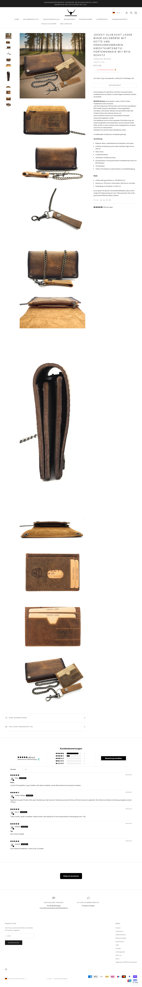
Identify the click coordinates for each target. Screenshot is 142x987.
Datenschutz (120, 941)
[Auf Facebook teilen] (101, 200)
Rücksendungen (121, 938)
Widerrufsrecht (121, 935)
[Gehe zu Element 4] (8, 53)
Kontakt (118, 948)
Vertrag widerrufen (88, 24)
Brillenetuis (66, 24)
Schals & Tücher (48, 24)
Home (16, 19)
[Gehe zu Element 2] (8, 42)
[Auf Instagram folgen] (6, 969)
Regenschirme (85, 19)
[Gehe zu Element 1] (8, 36)
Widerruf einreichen (71, 876)
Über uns (119, 955)
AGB (117, 945)
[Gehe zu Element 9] (8, 92)
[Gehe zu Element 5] (8, 59)
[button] (98, 207)
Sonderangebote (120, 19)
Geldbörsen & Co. (31, 19)
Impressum (119, 931)
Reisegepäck (69, 19)
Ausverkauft (115, 85)
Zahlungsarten (120, 952)
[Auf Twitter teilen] (104, 200)
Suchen (118, 928)
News (117, 959)
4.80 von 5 (31, 757)
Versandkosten (109, 78)
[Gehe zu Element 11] (8, 105)
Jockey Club (99, 62)
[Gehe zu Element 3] (8, 48)
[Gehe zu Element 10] (8, 98)
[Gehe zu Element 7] (8, 76)
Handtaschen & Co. (51, 19)
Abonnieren (13, 942)
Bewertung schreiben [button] (113, 758)
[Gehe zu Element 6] (8, 65)
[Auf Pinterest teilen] (107, 200)
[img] (14, 775)
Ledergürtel (102, 19)
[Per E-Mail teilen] (110, 200)
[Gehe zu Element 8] (8, 87)
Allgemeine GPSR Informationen (126, 962)
